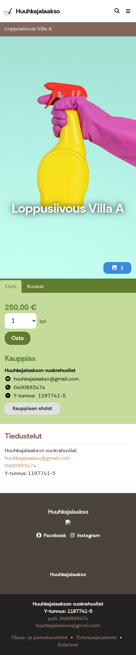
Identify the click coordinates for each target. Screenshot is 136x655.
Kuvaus (35, 286)
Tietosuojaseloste (96, 637)
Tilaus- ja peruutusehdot (39, 637)
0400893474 (20, 465)
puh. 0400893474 (68, 618)
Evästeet (68, 644)
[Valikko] (128, 11)
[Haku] (117, 11)
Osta (10, 286)
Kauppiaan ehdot (32, 408)
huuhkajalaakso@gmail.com (37, 458)
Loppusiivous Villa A (28, 28)
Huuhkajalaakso (68, 512)
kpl (43, 321)
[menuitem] (117, 11)
